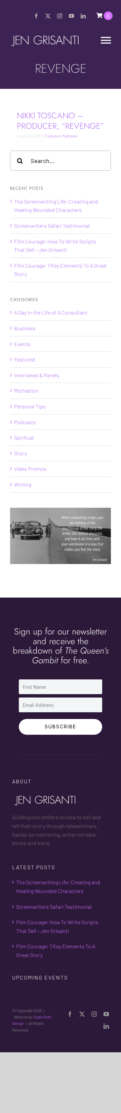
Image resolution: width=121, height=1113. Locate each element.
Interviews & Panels (36, 375)
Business (25, 328)
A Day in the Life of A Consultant (51, 312)
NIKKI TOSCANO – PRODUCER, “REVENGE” (60, 121)
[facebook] (36, 15)
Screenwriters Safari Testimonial (52, 225)
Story (20, 453)
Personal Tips (30, 406)
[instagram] (59, 15)
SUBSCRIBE (60, 726)
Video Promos (30, 468)
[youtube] (71, 15)
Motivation (26, 390)
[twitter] (47, 15)
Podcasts (70, 135)
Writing (22, 484)
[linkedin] (83, 15)
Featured (52, 135)
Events (22, 344)
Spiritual (24, 437)
